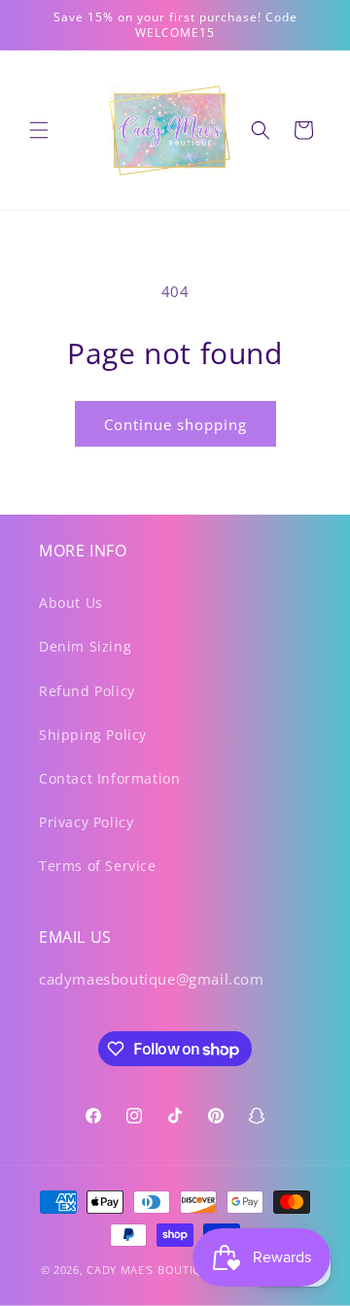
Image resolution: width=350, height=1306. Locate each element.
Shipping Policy (93, 734)
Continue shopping (175, 424)
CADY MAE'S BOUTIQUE (152, 1269)
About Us (71, 602)
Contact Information (109, 778)
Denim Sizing (85, 646)
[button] (39, 130)
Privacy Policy (86, 822)
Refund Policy (87, 691)
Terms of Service (98, 865)
